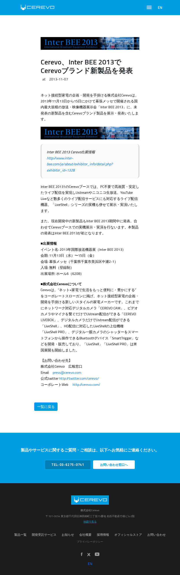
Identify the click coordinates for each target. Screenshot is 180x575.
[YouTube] (97, 554)
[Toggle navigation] (149, 7)
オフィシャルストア (128, 534)
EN (160, 7)
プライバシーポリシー (90, 541)
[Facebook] (82, 554)
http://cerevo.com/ (86, 384)
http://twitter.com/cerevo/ (79, 378)
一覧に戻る (46, 406)
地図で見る (90, 521)
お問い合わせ (156, 534)
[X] (88, 554)
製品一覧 (20, 534)
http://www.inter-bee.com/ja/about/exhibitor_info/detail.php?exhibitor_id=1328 (80, 164)
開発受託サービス (44, 534)
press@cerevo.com (67, 372)
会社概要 (85, 534)
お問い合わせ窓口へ (114, 464)
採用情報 (103, 534)
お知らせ (68, 534)
